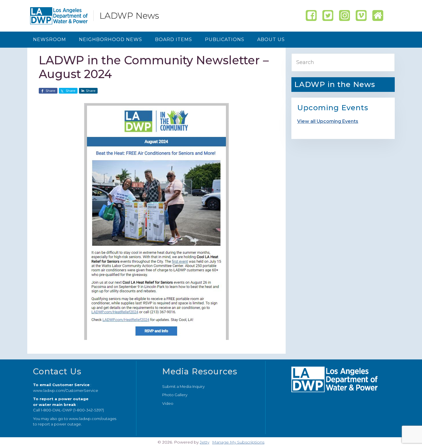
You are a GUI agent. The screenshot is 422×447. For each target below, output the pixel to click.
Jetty (204, 442)
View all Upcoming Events (327, 121)
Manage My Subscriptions (238, 442)
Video (167, 403)
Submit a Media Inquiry (183, 386)
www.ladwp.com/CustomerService (65, 390)
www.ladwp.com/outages (92, 418)
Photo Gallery (174, 394)
